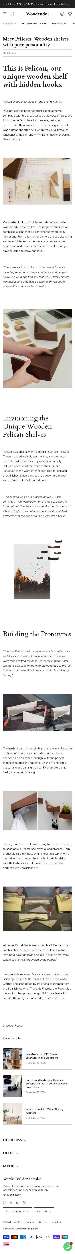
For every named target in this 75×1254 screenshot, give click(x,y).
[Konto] (62, 13)
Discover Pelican (13, 1026)
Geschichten (56, 1222)
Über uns (42, 1222)
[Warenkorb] (70, 13)
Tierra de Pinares (40, 989)
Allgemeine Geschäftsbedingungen (20, 1228)
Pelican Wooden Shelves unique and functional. (32, 102)
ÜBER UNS (13, 1140)
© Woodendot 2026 (12, 1222)
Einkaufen (30, 1222)
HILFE (9, 1153)
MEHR (9, 1166)
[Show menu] (4, 13)
